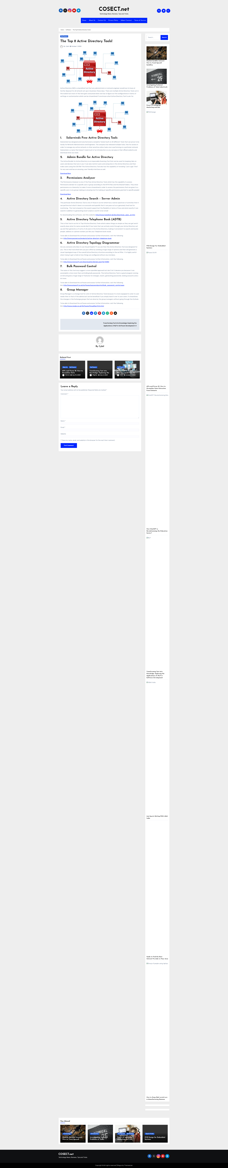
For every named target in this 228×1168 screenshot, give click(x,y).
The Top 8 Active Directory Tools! (86, 41)
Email (63, 427)
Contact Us (102, 20)
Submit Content (126, 20)
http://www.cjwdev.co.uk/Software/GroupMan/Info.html (83, 306)
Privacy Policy (113, 20)
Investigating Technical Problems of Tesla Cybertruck (99, 1139)
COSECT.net (114, 9)
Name (63, 421)
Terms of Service (140, 20)
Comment (64, 394)
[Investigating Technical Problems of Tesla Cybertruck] (157, 76)
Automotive (94, 1133)
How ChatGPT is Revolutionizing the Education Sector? (157, 531)
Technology (67, 1133)
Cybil (67, 46)
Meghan (95, 375)
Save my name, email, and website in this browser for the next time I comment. (88, 440)
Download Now (65, 173)
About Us (92, 20)
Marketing (130, 1133)
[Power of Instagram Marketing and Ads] (157, 97)
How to (65, 367)
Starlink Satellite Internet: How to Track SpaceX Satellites (156, 63)
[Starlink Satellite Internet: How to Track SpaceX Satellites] (157, 53)
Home (84, 20)
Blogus (119, 1165)
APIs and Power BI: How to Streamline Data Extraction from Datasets (72, 373)
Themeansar (128, 1165)
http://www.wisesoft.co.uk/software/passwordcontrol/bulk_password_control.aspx (93, 285)
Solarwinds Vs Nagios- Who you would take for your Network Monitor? (126, 373)
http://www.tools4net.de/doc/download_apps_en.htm (115, 215)
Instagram (121, 1133)
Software (64, 36)
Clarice (67, 375)
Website (63, 434)
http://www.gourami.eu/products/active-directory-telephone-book (87, 238)
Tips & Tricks (149, 1133)
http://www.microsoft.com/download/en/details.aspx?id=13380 (86, 262)
